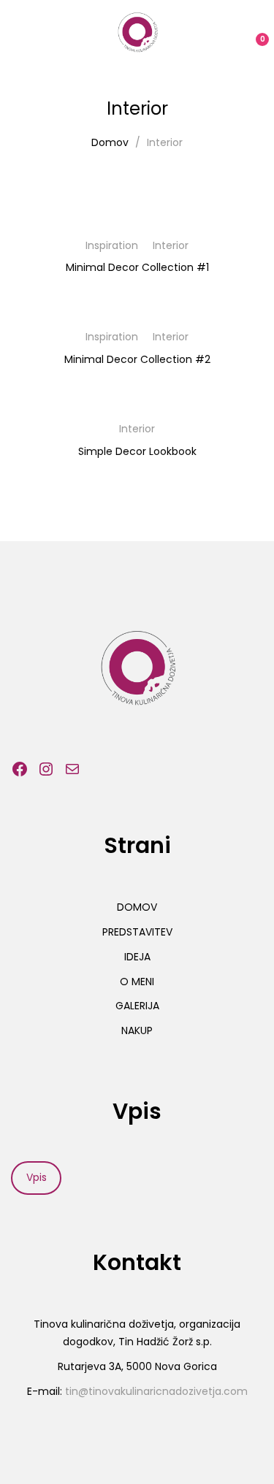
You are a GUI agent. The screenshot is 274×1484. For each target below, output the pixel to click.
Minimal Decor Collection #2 (137, 359)
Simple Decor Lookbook (137, 451)
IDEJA (137, 956)
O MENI (137, 981)
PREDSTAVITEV (137, 932)
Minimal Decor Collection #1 (137, 267)
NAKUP (137, 1030)
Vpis (36, 1177)
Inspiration (111, 245)
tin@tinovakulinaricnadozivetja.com (156, 1391)
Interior (171, 245)
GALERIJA (137, 1005)
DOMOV (137, 907)
